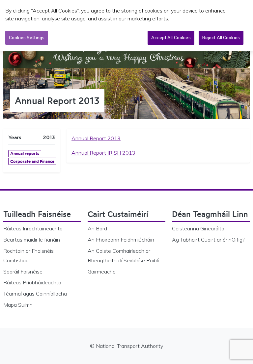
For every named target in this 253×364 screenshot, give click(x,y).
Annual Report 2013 (96, 138)
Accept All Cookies (170, 37)
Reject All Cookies (221, 37)
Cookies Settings (26, 37)
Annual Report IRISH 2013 (103, 152)
